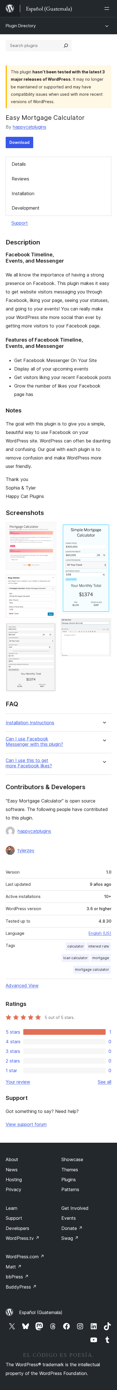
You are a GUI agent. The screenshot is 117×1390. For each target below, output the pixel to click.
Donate (72, 1228)
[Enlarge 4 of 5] (103, 530)
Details (19, 164)
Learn (11, 1208)
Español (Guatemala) (40, 1312)
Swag (70, 1238)
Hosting (14, 1179)
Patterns (70, 1189)
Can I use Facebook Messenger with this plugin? (34, 741)
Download (19, 142)
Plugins (68, 1179)
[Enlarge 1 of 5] (48, 530)
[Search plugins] (66, 45)
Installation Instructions (30, 722)
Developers (17, 1228)
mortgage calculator (92, 969)
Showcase (72, 1159)
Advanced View (22, 985)
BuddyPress (21, 1287)
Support (19, 223)
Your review (18, 1082)
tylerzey (26, 850)
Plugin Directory (21, 25)
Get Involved (75, 1208)
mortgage (100, 958)
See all (104, 1082)
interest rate (98, 946)
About (12, 1159)
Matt (14, 1267)
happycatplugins (29, 127)
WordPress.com (25, 1256)
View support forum (26, 1124)
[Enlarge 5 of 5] (103, 626)
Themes (69, 1169)
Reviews (20, 179)
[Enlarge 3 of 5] (48, 630)
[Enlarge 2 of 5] (48, 582)
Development (25, 208)
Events (68, 1218)
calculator (75, 946)
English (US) (100, 933)
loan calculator (75, 958)
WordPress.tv (22, 1238)
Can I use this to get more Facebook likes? (29, 763)
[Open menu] (108, 8)
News (12, 1169)
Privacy (13, 1189)
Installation (23, 193)
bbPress (17, 1277)
